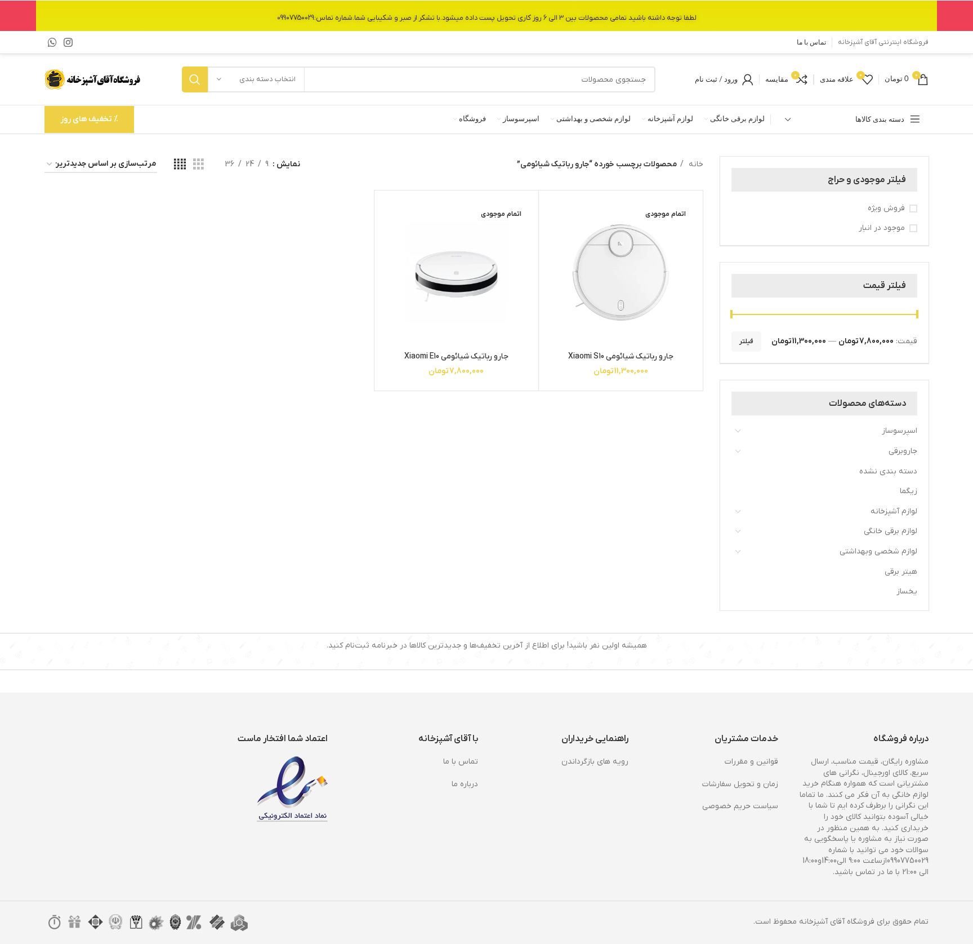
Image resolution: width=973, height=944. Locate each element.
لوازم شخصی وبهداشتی (878, 551)
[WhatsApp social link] (52, 42)
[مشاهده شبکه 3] (198, 164)
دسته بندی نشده (888, 471)
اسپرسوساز (899, 431)
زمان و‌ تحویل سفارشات (740, 784)
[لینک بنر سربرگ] (486, 15)
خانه (694, 164)
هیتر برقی (901, 571)
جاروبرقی (903, 451)
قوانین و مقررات (751, 761)
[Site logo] (93, 79)
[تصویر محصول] (620, 272)
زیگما (908, 491)
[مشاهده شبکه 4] (180, 164)
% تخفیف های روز (89, 119)
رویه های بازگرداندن (594, 761)
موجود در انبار (882, 228)
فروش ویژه (886, 208)
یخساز (906, 591)
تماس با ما (460, 761)
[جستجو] (195, 79)
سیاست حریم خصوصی (740, 806)
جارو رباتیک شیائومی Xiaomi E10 (456, 356)
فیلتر (746, 341)
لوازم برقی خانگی (890, 531)
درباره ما (465, 784)
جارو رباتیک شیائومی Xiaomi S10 (620, 356)
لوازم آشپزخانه (894, 511)
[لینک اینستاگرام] (68, 42)
